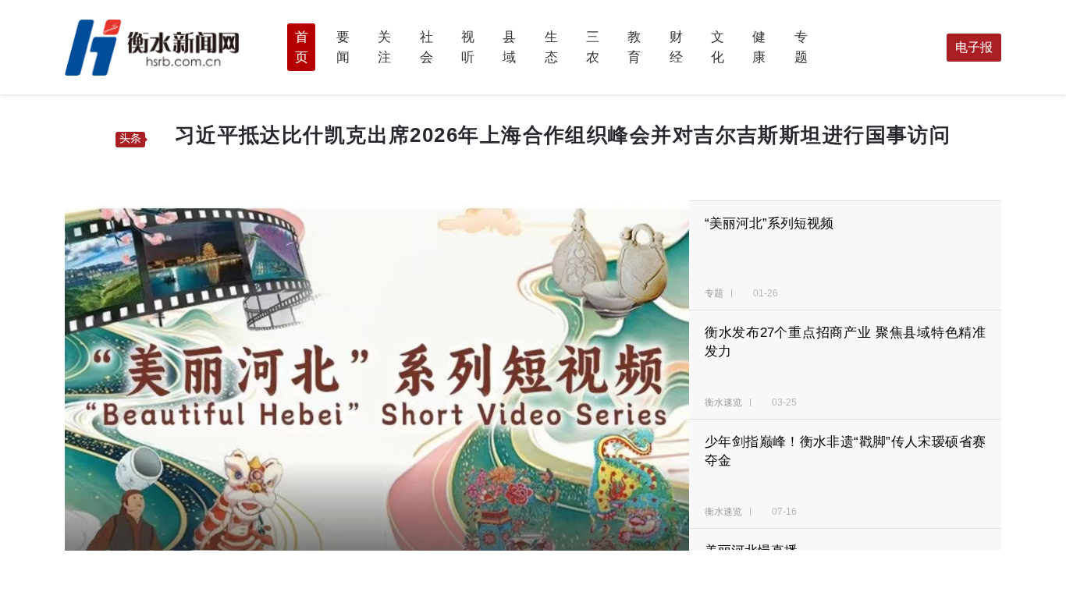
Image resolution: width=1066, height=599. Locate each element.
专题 (715, 293)
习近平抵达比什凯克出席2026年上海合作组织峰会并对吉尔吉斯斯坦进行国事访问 (563, 135)
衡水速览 (724, 402)
